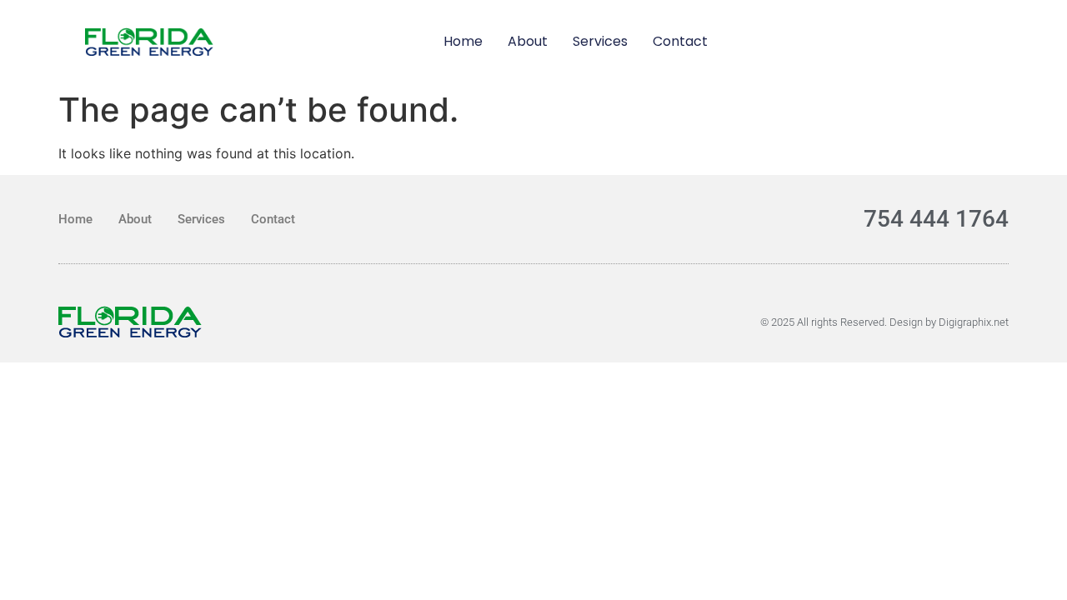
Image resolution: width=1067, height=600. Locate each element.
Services (600, 41)
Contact (680, 41)
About (528, 41)
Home (463, 41)
